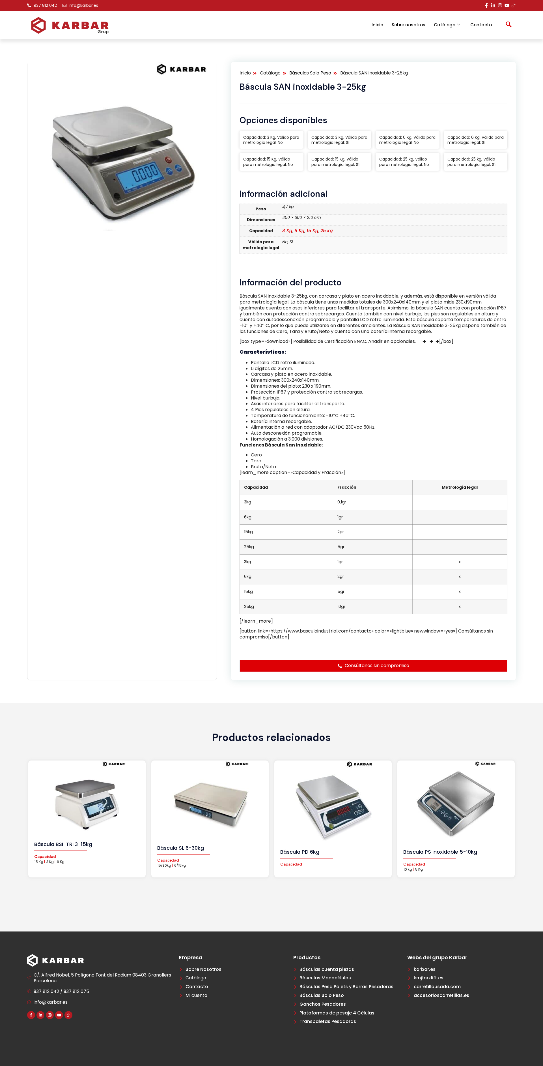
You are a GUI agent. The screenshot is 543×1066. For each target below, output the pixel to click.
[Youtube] (507, 5)
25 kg (326, 230)
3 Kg (287, 230)
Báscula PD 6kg (299, 851)
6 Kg (299, 230)
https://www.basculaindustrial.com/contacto (293, 647)
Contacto (481, 25)
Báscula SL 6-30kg (180, 847)
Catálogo (444, 25)
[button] (508, 25)
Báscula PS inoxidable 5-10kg (440, 851)
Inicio (377, 25)
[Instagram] (500, 5)
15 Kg (312, 230)
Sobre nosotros (408, 25)
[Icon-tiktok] (513, 5)
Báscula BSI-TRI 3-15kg (63, 844)
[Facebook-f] (486, 5)
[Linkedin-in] (493, 5)
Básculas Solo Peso (310, 73)
